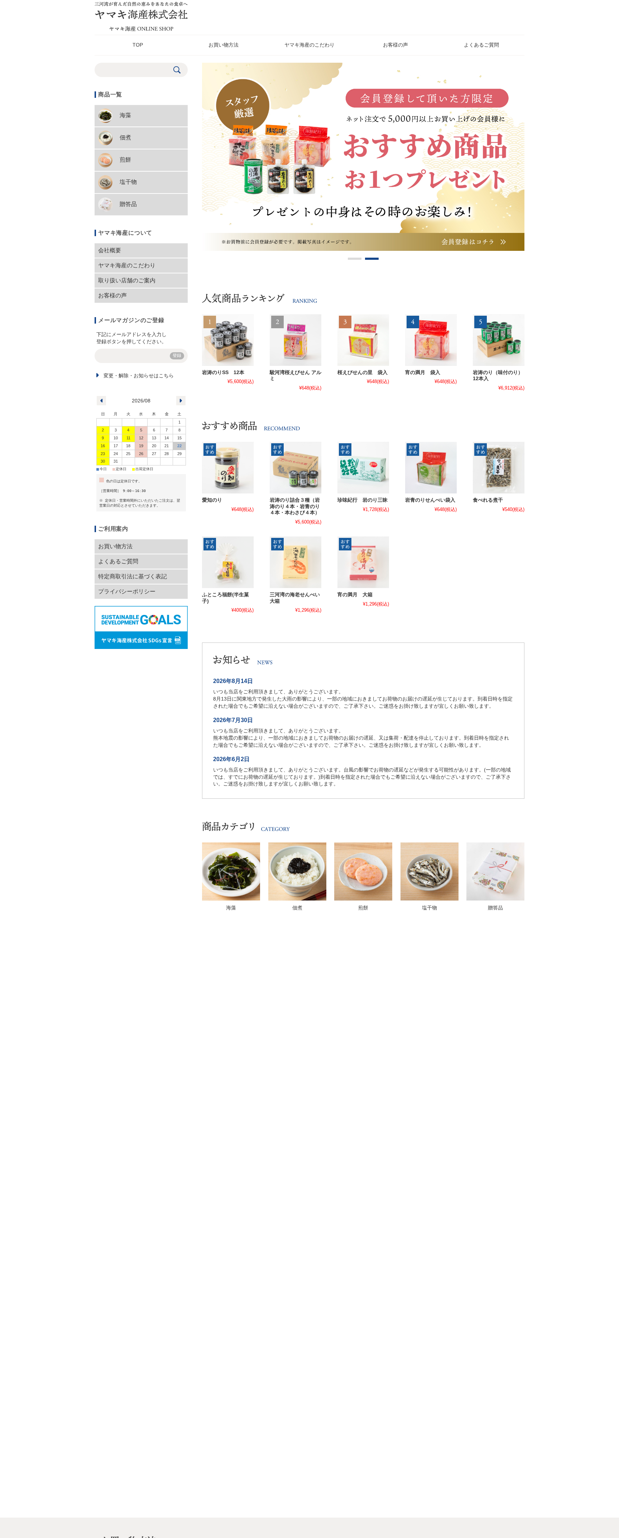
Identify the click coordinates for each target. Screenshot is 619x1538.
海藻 (231, 908)
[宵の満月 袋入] (431, 340)
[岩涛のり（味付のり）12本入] (498, 340)
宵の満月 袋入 (422, 372)
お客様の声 (395, 45)
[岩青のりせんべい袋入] (431, 467)
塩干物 (429, 908)
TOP (138, 45)
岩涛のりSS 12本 (223, 372)
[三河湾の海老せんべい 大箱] (295, 562)
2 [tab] (372, 259)
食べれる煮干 (488, 500)
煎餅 (363, 908)
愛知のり (212, 500)
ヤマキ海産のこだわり (126, 265)
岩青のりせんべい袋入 (430, 500)
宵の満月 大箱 (355, 594)
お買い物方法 (223, 45)
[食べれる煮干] (498, 467)
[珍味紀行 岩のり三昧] (363, 467)
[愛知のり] (228, 467)
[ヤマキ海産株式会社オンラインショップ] (141, 29)
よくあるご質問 (118, 561)
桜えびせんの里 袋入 (362, 372)
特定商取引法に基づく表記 (132, 576)
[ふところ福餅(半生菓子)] (228, 562)
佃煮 (297, 908)
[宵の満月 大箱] (363, 562)
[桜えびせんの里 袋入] (363, 340)
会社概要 (109, 250)
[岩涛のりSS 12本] (228, 340)
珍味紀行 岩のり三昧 (362, 500)
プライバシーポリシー (126, 591)
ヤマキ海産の (309, 45)
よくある (481, 45)
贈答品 (495, 908)
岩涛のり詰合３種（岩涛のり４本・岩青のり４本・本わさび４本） (295, 506)
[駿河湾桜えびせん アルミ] (295, 340)
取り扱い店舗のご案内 (126, 280)
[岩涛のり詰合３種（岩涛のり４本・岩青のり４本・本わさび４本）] (295, 467)
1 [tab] (354, 259)
